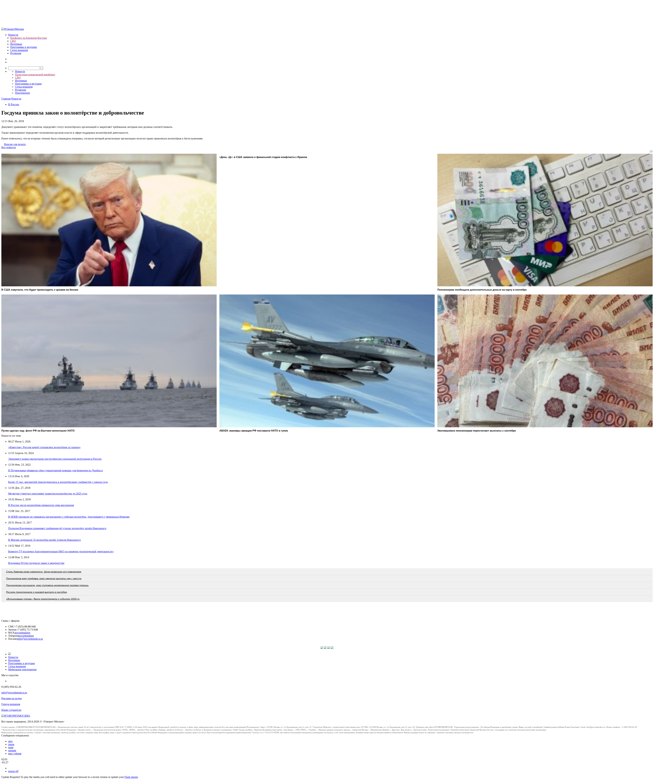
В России (13, 104)
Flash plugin (131, 777)
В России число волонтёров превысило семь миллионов (41, 505)
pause (11, 744)
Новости (13, 34)
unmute (12, 750)
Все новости (8, 147)
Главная (6, 98)
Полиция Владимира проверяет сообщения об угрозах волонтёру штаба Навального (57, 528)
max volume (14, 753)
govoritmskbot (22, 632)
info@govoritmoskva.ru (30, 638)
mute (10, 747)
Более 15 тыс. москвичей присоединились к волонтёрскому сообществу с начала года (58, 482)
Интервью (16, 44)
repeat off (13, 771)
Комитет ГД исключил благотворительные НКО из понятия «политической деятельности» (61, 551)
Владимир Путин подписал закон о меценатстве (36, 563)
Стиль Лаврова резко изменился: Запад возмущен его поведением (43, 571)
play (10, 741)
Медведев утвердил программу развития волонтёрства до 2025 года (47, 493)
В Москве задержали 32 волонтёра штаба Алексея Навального (44, 539)
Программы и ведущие (23, 47)
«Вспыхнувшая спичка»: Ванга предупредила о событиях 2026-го (43, 599)
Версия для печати (15, 144)
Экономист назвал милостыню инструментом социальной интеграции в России (55, 458)
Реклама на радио (11, 698)
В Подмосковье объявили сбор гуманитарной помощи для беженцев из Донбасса (55, 470)
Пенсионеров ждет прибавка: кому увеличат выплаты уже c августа (43, 578)
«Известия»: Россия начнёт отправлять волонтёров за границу (44, 447)
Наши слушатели (11, 710)
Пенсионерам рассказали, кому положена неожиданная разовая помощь (47, 585)
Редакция (15, 53)
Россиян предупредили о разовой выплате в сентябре (36, 592)
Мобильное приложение (22, 669)
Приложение (22, 92)
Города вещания (10, 704)
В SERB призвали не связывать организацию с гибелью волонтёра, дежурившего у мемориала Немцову (69, 516)
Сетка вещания (19, 50)
